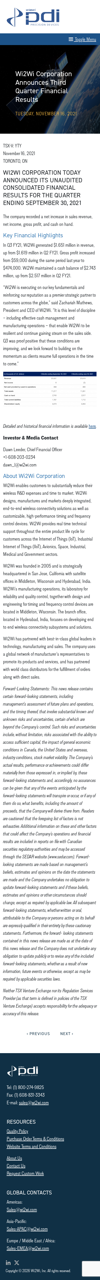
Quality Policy (17, 1131)
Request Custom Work (25, 1173)
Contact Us (16, 1165)
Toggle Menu (85, 39)
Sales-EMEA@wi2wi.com (28, 1248)
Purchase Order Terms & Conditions (35, 1138)
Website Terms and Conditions (31, 1146)
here (92, 426)
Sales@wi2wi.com (22, 1209)
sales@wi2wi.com (34, 1102)
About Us (14, 1158)
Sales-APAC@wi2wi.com (27, 1228)
